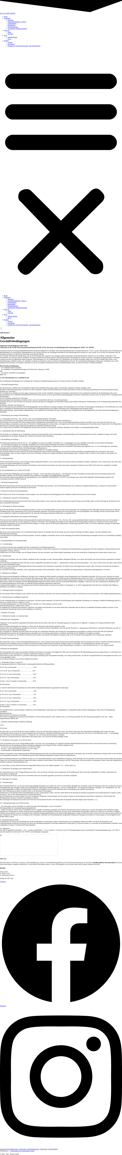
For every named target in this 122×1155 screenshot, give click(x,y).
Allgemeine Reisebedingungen (9, 1149)
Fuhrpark (10, 34)
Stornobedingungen (33, 1149)
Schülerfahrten (12, 23)
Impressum (23, 1149)
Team (9, 32)
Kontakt (6, 41)
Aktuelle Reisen (12, 37)
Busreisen (11, 20)
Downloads (11, 44)
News (5, 35)
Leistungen (7, 18)
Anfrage (10, 42)
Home (6, 16)
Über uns (6, 30)
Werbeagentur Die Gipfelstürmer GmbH (22, 1151)
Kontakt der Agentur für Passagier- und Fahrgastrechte (24, 46)
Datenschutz (43, 1149)
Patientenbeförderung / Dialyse (17, 22)
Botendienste (11, 25)
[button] (61, 170)
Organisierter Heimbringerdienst (17, 28)
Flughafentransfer (13, 27)
